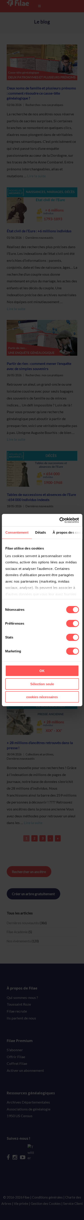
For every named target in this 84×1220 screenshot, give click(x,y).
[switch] (72, 623)
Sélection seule (42, 684)
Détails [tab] (40, 532)
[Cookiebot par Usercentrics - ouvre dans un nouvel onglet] (60, 520)
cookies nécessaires (42, 697)
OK (42, 671)
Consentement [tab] (16, 532)
